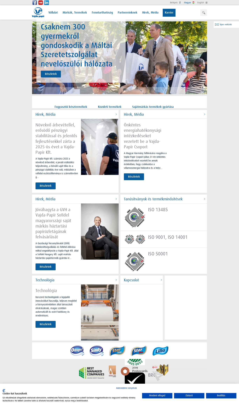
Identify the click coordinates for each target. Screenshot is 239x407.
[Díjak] (123, 373)
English (201, 2)
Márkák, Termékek (75, 12)
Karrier (169, 12)
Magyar (188, 2)
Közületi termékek (109, 107)
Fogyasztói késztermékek (71, 107)
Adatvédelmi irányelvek (126, 388)
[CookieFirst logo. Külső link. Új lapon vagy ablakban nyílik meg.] (4, 390)
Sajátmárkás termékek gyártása (153, 107)
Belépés (174, 2)
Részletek (51, 74)
